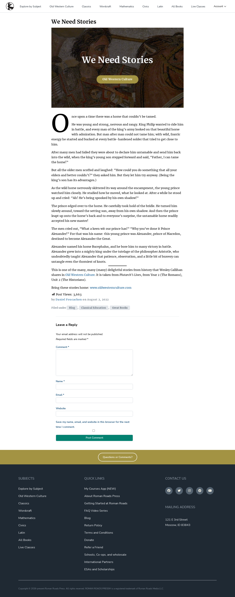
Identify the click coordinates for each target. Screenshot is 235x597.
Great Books (120, 307)
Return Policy (93, 525)
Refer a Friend (93, 547)
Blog (72, 307)
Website (61, 408)
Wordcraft (105, 6)
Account (218, 6)
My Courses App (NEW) (100, 489)
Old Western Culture (61, 6)
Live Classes (198, 6)
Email (60, 395)
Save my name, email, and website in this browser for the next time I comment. (92, 424)
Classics (86, 6)
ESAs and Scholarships (99, 569)
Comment (62, 347)
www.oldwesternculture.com (110, 287)
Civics (145, 6)
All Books (177, 6)
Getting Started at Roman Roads (105, 503)
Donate (89, 540)
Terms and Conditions (98, 533)
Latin (160, 6)
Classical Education (93, 307)
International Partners (98, 562)
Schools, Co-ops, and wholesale (105, 555)
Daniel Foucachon (69, 299)
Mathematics (127, 6)
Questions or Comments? (117, 457)
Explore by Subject (30, 6)
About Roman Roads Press (102, 496)
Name (60, 381)
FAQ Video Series (96, 511)
